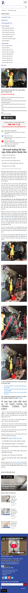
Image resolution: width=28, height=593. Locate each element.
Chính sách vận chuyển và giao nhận (10, 570)
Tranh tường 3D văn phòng (8, 32)
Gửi (25, 584)
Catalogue (4, 574)
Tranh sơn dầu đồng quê (7, 54)
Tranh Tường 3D (5, 26)
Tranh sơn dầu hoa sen (7, 62)
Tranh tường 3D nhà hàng (8, 30)
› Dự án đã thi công (5, 17)
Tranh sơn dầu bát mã (7, 45)
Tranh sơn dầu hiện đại (7, 60)
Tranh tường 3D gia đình (7, 36)
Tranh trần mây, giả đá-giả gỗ (9, 38)
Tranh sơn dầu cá (6, 47)
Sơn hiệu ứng (4, 20)
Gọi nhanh (3, 590)
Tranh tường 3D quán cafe (8, 28)
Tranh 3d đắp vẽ (5, 40)
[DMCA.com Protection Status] (5, 566)
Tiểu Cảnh (3, 65)
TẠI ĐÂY (20, 398)
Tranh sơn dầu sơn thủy (7, 49)
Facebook (23, 588)
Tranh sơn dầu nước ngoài (8, 52)
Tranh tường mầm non (6, 23)
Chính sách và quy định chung (8, 571)
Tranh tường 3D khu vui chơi (8, 34)
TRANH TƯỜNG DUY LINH (15, 438)
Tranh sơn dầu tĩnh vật (7, 56)
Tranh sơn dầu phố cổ (7, 58)
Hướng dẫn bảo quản (6, 573)
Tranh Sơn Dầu (4, 43)
